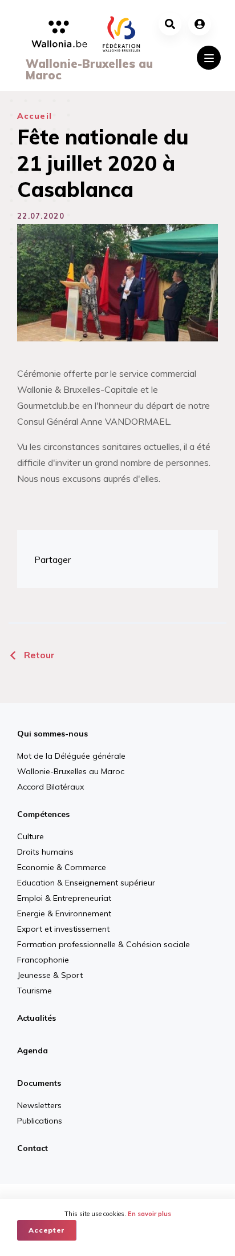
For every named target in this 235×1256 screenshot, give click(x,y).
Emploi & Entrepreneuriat (64, 898)
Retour (38, 655)
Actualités (36, 1018)
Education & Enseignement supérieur (86, 882)
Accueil (34, 116)
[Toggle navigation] (209, 58)
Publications (39, 1121)
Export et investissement (63, 929)
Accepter (47, 1230)
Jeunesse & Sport (50, 975)
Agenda (32, 1050)
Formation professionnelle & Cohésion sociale (103, 944)
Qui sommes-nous (52, 733)
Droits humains (45, 852)
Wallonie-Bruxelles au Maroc (70, 771)
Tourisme (34, 990)
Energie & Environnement (64, 913)
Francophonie (43, 960)
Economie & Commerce (61, 867)
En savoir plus (149, 1214)
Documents (39, 1083)
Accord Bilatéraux (50, 787)
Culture (30, 836)
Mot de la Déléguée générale (71, 756)
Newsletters (39, 1105)
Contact (32, 1148)
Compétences (43, 814)
